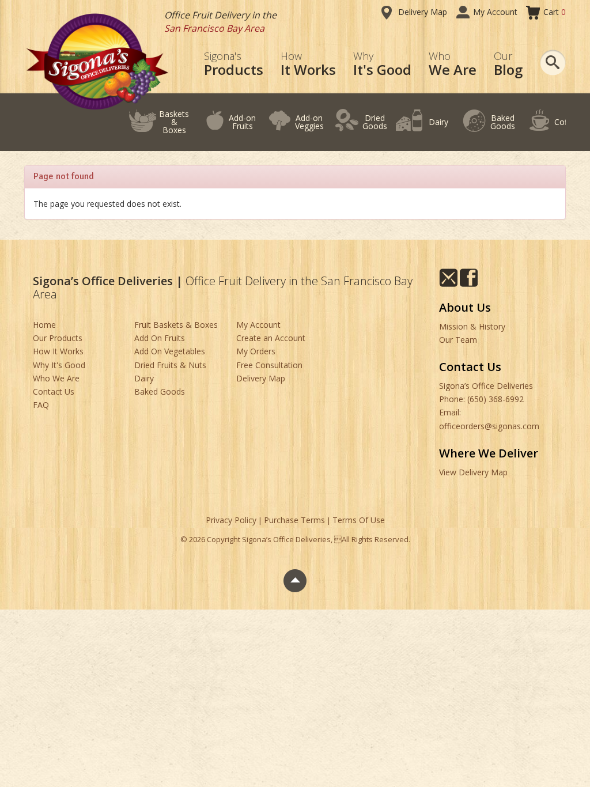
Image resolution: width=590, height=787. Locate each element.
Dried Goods (374, 121)
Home (44, 324)
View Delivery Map (473, 472)
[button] (553, 62)
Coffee (566, 121)
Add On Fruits (159, 337)
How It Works (58, 351)
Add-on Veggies (309, 121)
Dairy (438, 121)
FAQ (41, 404)
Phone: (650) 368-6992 (481, 399)
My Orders (255, 351)
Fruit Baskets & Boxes (176, 324)
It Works (308, 64)
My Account (495, 11)
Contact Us (53, 391)
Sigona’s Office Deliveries (486, 385)
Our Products (57, 337)
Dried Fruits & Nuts (170, 365)
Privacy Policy (231, 519)
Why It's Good (59, 365)
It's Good (382, 64)
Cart (554, 11)
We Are (452, 64)
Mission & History (472, 326)
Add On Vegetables (169, 351)
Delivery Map (422, 11)
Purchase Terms (294, 519)
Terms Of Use (358, 519)
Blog (508, 64)
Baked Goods (502, 121)
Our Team (458, 339)
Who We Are (56, 378)
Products (233, 64)
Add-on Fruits (242, 121)
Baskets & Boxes (174, 121)
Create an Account (270, 337)
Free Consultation (269, 365)
